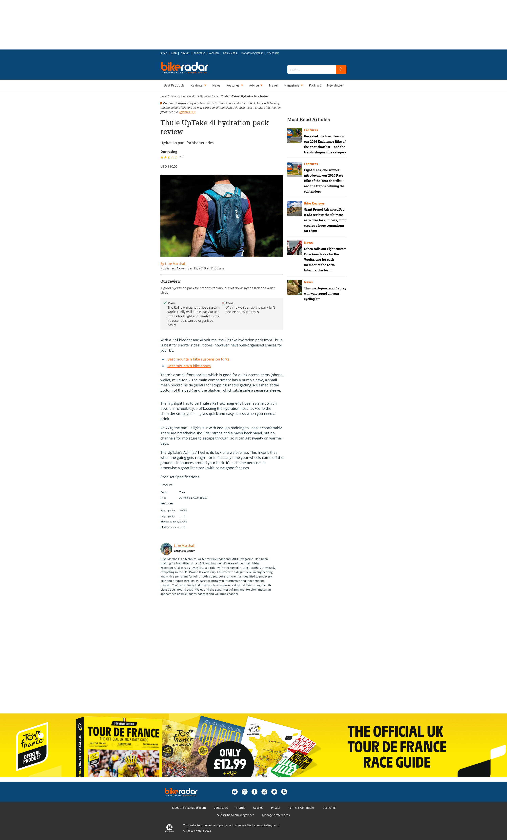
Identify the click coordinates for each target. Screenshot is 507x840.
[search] (341, 69)
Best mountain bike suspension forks (198, 359)
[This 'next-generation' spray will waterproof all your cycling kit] (294, 287)
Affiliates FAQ (187, 112)
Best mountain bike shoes (189, 365)
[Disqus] (225, 658)
